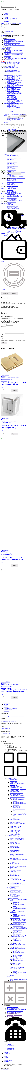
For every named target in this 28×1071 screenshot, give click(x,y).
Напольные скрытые (12, 112)
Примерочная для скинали (10, 18)
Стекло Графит (13, 785)
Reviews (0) (13, 293)
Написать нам (10, 1042)
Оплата (5, 15)
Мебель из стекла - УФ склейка (17, 823)
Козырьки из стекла (15, 822)
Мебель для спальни (15, 891)
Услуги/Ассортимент (12, 852)
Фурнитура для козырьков (13, 107)
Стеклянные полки (14, 828)
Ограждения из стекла (15, 826)
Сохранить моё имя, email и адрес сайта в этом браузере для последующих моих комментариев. (13, 339)
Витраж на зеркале (14, 863)
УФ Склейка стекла (14, 882)
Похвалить (6, 53)
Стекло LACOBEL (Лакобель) (14, 80)
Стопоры (9, 51)
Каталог (9, 976)
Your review (4, 326)
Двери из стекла (14, 798)
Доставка (6, 14)
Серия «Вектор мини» (12, 98)
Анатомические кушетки (16, 892)
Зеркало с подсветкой (15, 847)
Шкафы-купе (13, 888)
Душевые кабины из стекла (17, 790)
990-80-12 (13, 721)
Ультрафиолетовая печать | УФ (17, 880)
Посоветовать (10, 1045)
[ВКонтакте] (3, 166)
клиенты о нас (7, 33)
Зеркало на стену (14, 846)
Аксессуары (10, 111)
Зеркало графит (13, 844)
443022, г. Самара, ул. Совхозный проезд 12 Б (12, 716)
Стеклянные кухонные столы (14, 93)
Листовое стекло (14, 779)
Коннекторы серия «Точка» (14, 78)
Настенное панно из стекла (16, 825)
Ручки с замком (10, 86)
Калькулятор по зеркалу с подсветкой (13, 41)
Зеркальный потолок (15, 850)
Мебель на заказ (11, 887)
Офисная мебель (14, 896)
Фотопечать (7, 41)
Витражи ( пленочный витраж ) (18, 866)
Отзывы (6, 17)
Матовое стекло (14, 868)
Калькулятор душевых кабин (14, 1012)
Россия (2, 198)
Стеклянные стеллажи (12, 127)
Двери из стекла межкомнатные (17, 807)
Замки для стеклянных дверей (11, 67)
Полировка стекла (14, 872)
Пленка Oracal (13, 871)
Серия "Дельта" (10, 95)
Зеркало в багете (14, 842)
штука (2, 188)
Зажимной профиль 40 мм (13, 63)
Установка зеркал (14, 858)
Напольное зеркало (14, 851)
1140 (2, 203)
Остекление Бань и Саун (16, 787)
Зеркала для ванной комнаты (17, 839)
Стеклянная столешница (13, 104)
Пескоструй (7, 42)
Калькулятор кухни (11, 1016)
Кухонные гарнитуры (15, 890)
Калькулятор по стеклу (9, 39)
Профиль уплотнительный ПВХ (15, 53)
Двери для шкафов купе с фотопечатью (19, 804)
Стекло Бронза (13, 781)
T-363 (2, 183)
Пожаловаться (7, 56)
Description (6, 293)
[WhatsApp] (9, 166)
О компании (7, 13)
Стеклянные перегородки (16, 793)
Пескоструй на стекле (15, 870)
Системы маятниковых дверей (11, 87)
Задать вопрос (10, 1048)
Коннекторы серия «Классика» (14, 75)
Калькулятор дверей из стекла (14, 1015)
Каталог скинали (14, 977)
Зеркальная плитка (14, 848)
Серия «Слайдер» (11, 102)
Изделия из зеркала (11, 835)
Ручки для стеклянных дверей (11, 79)
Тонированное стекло (15, 879)
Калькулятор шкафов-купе (13, 1013)
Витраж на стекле (14, 864)
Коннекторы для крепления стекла (12, 73)
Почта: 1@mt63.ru (5, 728)
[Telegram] (11, 166)
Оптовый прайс (8, 19)
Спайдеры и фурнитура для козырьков (13, 103)
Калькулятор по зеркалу (10, 40)
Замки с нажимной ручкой (13, 119)
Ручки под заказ (11, 84)
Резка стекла (13, 874)
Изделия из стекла (11, 778)
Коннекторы (10, 47)
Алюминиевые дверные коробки (15, 118)
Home (2, 124)
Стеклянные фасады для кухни (17, 832)
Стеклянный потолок (15, 834)
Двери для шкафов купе (16, 794)
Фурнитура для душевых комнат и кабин (14, 45)
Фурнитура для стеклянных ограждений (14, 54)
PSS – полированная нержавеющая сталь (11, 193)
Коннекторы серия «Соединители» (15, 76)
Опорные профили (11, 66)
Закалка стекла (13, 867)
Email (2, 336)
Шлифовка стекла (14, 886)
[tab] (5, 293)
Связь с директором (12, 1050)
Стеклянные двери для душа (20, 813)
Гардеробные (13, 894)
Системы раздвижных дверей (11, 92)
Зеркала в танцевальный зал (17, 838)
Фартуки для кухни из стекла (17, 795)
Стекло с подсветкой (15, 876)
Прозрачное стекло (14, 786)
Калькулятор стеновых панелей (12, 43)
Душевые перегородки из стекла (15, 85)
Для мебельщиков (8, 31)
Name (2, 334)
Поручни (9, 57)
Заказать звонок (5, 62)
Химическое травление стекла (17, 884)
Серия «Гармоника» (12, 100)
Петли (8, 49)
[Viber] (7, 166)
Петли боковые (10, 120)
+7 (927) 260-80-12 (5, 721)
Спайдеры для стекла (12, 106)
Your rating (3, 324)
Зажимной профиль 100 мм (13, 62)
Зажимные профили (9, 59)
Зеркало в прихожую (15, 843)
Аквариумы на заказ (15, 819)
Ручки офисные (11, 83)
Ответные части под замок (13, 71)
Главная (6, 11)
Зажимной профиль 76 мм (13, 65)
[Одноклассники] (5, 166)
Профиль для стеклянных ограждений (16, 58)
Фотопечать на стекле (15, 883)
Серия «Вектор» (11, 90)
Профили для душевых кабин (14, 50)
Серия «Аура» (10, 96)
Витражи (12, 980)
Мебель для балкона (15, 895)
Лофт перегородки (11, 88)
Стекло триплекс (14, 878)
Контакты (6, 21)
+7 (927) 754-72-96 (5, 733)
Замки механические (12, 70)
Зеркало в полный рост (15, 836)
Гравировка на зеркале (15, 856)
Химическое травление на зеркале (18, 859)
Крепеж (6, 122)
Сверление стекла (14, 875)
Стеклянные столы (11, 129)
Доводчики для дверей (9, 108)
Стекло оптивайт (14, 782)
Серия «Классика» (11, 91)
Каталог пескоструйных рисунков (18, 979)
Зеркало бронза (13, 840)
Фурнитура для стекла (9, 124)
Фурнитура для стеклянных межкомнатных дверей (17, 968)
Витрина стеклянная (15, 821)
